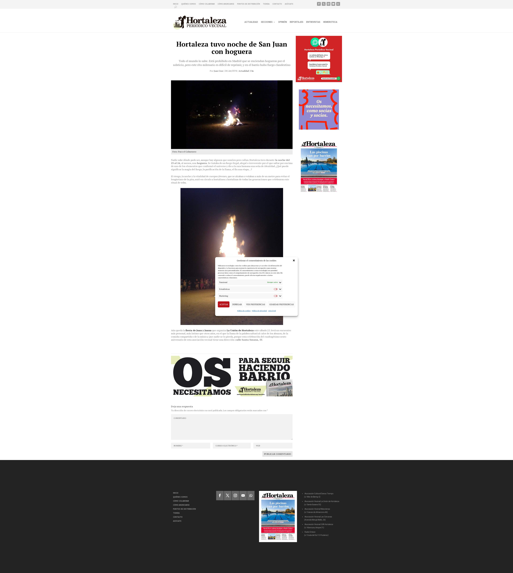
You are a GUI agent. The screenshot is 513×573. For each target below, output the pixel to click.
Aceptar (223, 304)
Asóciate (289, 4)
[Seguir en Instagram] (328, 4)
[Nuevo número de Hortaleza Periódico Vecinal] (318, 166)
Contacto (277, 4)
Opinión (282, 22)
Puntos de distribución (248, 4)
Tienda (266, 4)
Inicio (175, 4)
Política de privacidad (259, 311)
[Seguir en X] (324, 4)
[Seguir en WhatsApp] (338, 4)
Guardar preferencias (281, 304)
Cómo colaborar (207, 4)
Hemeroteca (330, 22)
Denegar (237, 304)
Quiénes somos (188, 4)
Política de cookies (244, 311)
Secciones (267, 22)
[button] (294, 260)
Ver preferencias (255, 304)
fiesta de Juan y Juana (198, 330)
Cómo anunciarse (226, 4)
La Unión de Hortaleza (240, 330)
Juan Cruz (218, 70)
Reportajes (296, 22)
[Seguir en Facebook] (319, 4)
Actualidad (251, 22)
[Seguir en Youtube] (333, 4)
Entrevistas (313, 22)
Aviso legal (272, 311)
